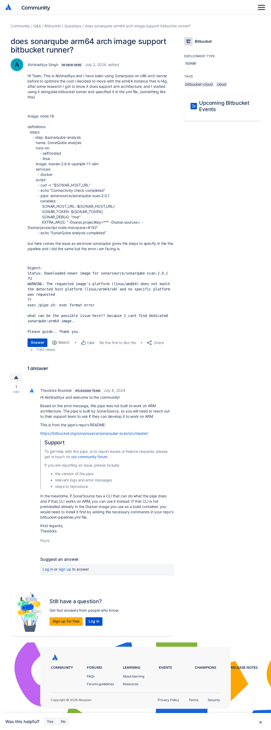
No (63, 721)
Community (35, 7)
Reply (45, 540)
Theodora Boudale (56, 390)
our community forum (89, 456)
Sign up (64, 569)
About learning (133, 676)
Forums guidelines (100, 684)
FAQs (90, 676)
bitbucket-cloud (199, 84)
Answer (37, 342)
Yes (50, 721)
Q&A (37, 26)
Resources (130, 684)
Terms (193, 700)
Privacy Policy (168, 700)
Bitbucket (52, 26)
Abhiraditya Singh (43, 64)
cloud (222, 84)
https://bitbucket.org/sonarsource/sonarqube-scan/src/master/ (94, 433)
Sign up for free (66, 621)
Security (214, 700)
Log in (48, 569)
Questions (72, 26)
